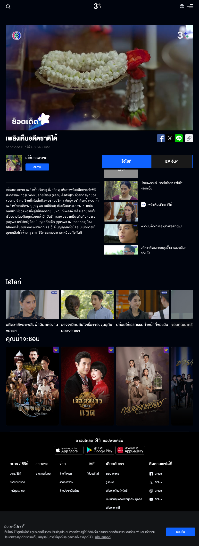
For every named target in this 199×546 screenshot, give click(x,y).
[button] (43, 78)
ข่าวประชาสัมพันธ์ (69, 490)
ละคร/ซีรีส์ (15, 473)
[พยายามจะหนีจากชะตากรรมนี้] (142, 386)
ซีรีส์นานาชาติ (17, 482)
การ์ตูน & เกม (17, 490)
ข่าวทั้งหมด (65, 473)
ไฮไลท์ (127, 161)
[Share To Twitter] (170, 138)
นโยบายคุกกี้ (113, 507)
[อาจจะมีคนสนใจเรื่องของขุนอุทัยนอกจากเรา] (87, 304)
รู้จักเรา (110, 482)
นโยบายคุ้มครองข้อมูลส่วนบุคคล (124, 499)
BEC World (112, 473)
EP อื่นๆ (171, 161)
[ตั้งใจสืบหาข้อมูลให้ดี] (32, 386)
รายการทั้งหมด (43, 473)
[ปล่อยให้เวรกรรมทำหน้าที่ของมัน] (142, 304)
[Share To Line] (179, 138)
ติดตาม (37, 167)
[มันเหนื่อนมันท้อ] (87, 386)
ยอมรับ (180, 531)
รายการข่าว (66, 482)
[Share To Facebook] (161, 138)
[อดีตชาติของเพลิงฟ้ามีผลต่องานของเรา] (32, 304)
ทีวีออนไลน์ (93, 473)
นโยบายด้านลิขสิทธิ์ (117, 490)
